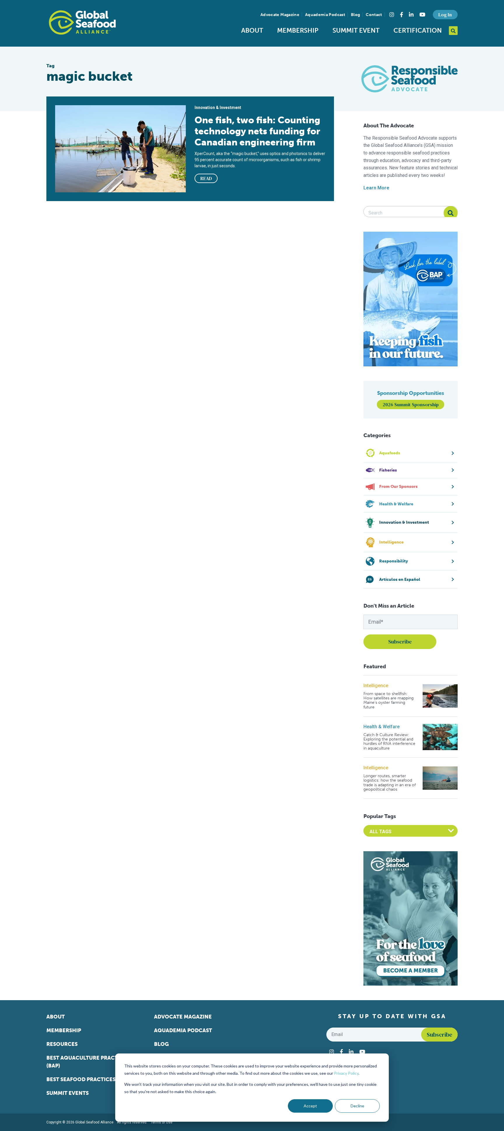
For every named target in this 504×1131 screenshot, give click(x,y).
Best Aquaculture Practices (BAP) (88, 1062)
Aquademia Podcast (325, 14)
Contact (374, 14)
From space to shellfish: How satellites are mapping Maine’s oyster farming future (388, 701)
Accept (310, 1105)
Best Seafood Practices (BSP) (88, 1079)
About (252, 30)
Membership (297, 30)
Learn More (376, 188)
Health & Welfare (381, 726)
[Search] (451, 213)
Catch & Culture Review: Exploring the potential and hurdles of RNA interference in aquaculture (389, 742)
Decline (357, 1105)
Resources (62, 1044)
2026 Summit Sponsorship (411, 404)
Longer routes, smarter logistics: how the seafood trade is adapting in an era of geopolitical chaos (389, 783)
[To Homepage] (82, 22)
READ (206, 178)
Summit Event (355, 30)
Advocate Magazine (279, 14)
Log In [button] (445, 14)
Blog (355, 14)
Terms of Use (161, 1122)
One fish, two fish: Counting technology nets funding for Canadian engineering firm (257, 131)
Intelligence (375, 685)
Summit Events (67, 1093)
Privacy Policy (346, 1073)
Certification (417, 30)
